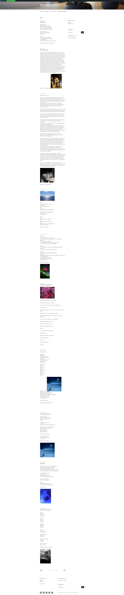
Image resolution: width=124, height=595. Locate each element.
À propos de (46, 11)
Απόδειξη (43, 22)
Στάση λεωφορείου (46, 285)
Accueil (41, 11)
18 (56, 570)
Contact (54, 11)
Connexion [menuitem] (3, 0)
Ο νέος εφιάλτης (45, 414)
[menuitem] (1, 1)
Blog (50, 11)
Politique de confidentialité (62, 11)
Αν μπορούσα (44, 50)
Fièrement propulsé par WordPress (72, 592)
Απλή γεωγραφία (45, 509)
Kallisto (45, 5)
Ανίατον (42, 463)
